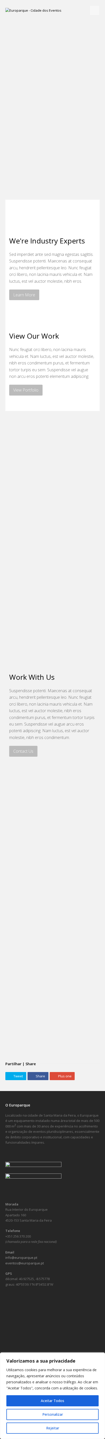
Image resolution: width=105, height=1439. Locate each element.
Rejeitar (52, 1428)
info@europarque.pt (21, 1257)
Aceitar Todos (52, 1400)
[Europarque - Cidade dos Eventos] (33, 10)
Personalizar (52, 1414)
